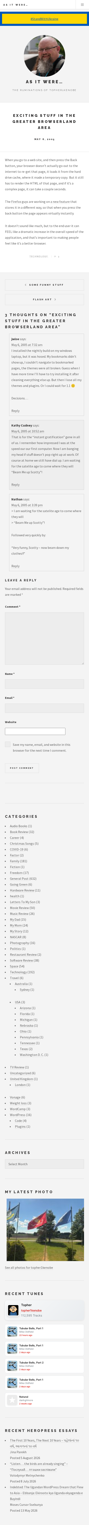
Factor (14, 855)
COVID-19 (16, 849)
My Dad (15, 919)
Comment (12, 606)
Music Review (19, 913)
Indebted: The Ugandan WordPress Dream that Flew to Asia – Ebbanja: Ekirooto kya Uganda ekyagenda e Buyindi (46, 1493)
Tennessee (27, 1043)
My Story (16, 931)
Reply (15, 411)
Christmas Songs (22, 843)
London (20, 1085)
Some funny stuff (46, 284)
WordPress (17, 1115)
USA (17, 1002)
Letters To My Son (22, 902)
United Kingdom (21, 1079)
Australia (21, 984)
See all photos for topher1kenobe (29, 1267)
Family (14, 861)
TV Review (17, 1067)
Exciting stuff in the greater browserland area (44, 121)
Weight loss (18, 1103)
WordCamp (18, 1109)
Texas (24, 1049)
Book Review (19, 832)
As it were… (15, 4)
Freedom (16, 873)
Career (14, 838)
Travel (14, 978)
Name (10, 674)
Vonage (15, 1097)
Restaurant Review (23, 954)
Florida (25, 1014)
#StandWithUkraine (44, 19)
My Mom (16, 925)
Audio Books (18, 826)
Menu (82, 4)
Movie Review (19, 908)
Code (18, 1121)
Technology (39, 256)
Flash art (42, 299)
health (14, 896)
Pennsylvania (29, 1037)
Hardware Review (22, 890)
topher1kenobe (31, 1310)
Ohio (23, 1031)
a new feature (60, 201)
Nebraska (26, 1025)
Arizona (25, 1008)
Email (9, 698)
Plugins (20, 1126)
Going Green (19, 884)
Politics (15, 949)
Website (10, 722)
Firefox (16, 201)
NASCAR (16, 937)
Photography (19, 943)
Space (14, 966)
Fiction (15, 867)
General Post (19, 878)
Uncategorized (20, 1073)
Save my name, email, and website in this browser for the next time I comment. (41, 747)
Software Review (21, 960)
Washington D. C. (32, 1055)
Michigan (26, 1020)
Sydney (25, 989)
